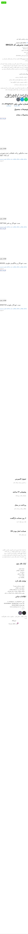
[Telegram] (22, 99)
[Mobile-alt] (18, 99)
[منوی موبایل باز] (26, 2)
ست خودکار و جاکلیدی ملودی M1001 (13, 263)
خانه (27, 42)
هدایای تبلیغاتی (23, 159)
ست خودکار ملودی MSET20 (10, 305)
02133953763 (15, 0)
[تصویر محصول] (14, 203)
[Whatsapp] (26, 99)
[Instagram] (24, 613)
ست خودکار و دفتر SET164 (10, 223)
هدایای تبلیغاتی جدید (14, 159)
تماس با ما (4, 2)
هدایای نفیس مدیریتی (21, 42)
